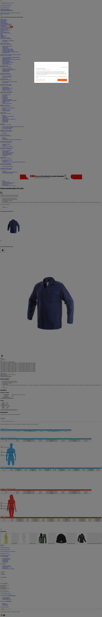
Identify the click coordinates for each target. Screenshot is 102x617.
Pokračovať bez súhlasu (64, 67)
